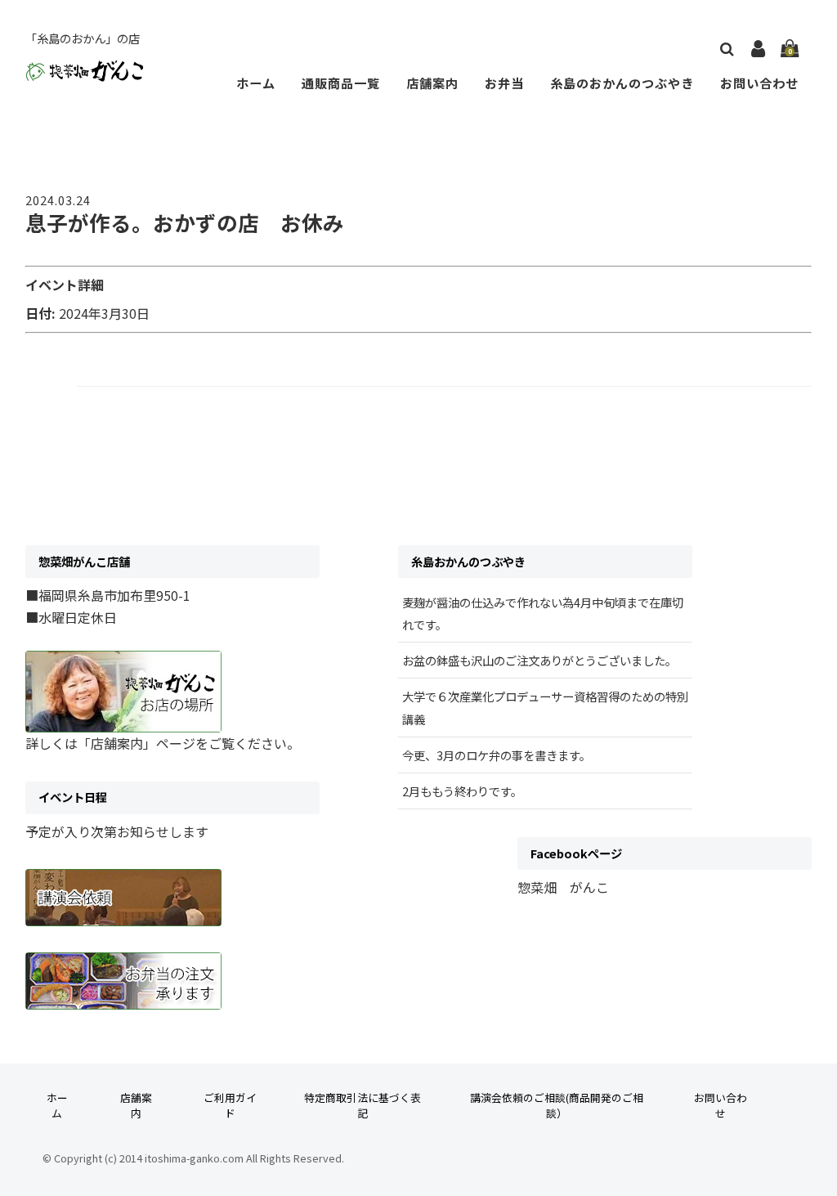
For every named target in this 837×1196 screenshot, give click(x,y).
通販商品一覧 (341, 83)
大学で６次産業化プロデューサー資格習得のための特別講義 (545, 707)
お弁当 (504, 83)
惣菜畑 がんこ (563, 887)
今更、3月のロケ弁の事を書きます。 (496, 755)
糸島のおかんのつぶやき (622, 83)
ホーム (255, 83)
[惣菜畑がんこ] (84, 69)
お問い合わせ (759, 83)
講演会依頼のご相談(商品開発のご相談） (556, 1105)
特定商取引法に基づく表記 (362, 1105)
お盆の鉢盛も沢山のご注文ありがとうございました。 (539, 660)
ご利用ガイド (230, 1105)
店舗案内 (432, 83)
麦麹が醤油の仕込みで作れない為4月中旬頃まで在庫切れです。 (542, 613)
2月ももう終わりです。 (462, 791)
